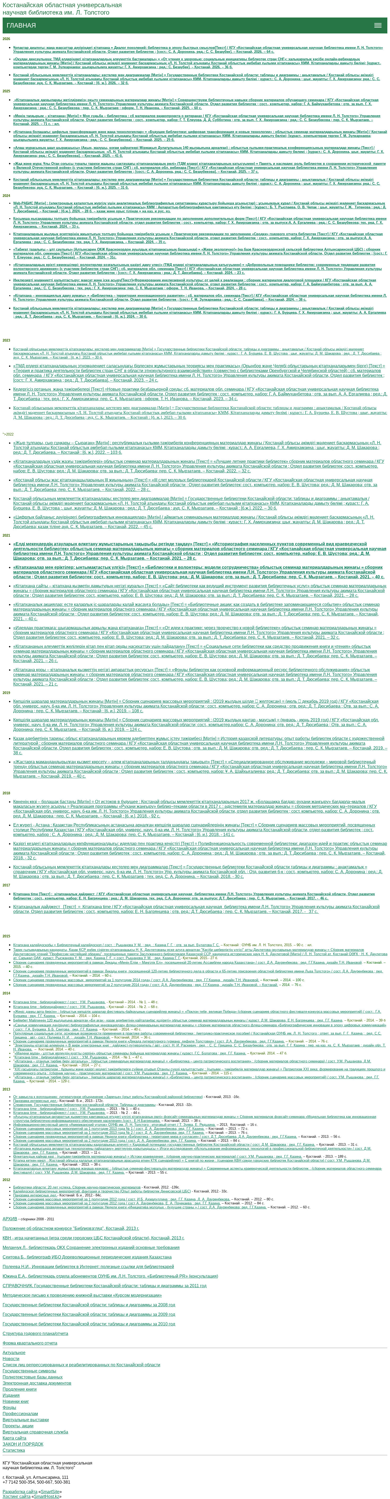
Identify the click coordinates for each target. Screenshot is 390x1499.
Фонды (9, 1407)
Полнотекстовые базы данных (33, 1377)
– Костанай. (268, 985)
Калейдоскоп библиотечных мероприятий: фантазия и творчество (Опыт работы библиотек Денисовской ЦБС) (102, 1191)
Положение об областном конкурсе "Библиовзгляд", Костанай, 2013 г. (71, 1228)
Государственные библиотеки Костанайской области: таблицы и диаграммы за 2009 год (89, 1314)
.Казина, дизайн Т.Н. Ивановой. (42, 975)
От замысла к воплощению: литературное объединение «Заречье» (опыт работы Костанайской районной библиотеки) (108, 1097)
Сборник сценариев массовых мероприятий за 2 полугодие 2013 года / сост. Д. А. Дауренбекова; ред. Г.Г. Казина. (105, 1141)
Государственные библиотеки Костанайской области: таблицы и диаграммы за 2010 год (89, 1324)
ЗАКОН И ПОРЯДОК (23, 1444)
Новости (11, 1358)
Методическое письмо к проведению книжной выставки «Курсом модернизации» (82, 1295)
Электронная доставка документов (37, 1383)
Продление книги (20, 1389)
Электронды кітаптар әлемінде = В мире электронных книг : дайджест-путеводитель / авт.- (89, 1045)
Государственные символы (29, 1371)
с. (316, 911)
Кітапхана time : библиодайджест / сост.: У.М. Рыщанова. (59, 1002)
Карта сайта (14, 1438)
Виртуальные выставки (26, 1420)
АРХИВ (10, 1219)
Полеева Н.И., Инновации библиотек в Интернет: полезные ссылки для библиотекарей (88, 1266)
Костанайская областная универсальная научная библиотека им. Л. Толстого (62, 8)
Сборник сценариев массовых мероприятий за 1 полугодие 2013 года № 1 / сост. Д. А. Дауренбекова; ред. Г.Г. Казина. (109, 1129)
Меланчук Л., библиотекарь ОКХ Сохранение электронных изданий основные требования (91, 1247)
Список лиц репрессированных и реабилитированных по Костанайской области (81, 1365)
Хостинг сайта (17, 1496)
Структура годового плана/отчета (35, 1333)
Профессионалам (20, 1413)
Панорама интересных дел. (35, 1101)
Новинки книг (16, 1401)
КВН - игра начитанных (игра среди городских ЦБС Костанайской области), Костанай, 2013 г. (93, 1238)
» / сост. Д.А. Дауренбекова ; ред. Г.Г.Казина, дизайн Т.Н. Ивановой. (203, 980)
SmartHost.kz (46, 1496)
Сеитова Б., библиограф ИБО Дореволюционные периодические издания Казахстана (87, 1257)
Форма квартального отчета (30, 1343)
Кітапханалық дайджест (196, 909)
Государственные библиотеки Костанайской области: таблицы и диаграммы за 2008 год (89, 1305)
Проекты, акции (18, 1426)
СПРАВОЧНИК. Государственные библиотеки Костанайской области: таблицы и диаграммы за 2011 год (104, 1285)
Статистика (14, 1450)
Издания (11, 1395)
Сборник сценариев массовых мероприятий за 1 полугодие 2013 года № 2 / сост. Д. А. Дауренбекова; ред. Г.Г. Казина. (109, 1133)
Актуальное (14, 1352)
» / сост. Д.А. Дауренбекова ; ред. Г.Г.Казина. (248, 1041)
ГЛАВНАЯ (21, 25)
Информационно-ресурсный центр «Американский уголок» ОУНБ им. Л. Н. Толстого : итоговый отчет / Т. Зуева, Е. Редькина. (114, 1125)
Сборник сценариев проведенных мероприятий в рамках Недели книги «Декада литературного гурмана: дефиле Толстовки (112, 1041)
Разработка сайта (20, 1491)
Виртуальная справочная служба (35, 1432)
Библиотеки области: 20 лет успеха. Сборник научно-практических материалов (77, 1187)
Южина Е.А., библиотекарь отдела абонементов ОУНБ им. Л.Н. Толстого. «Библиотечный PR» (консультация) (110, 1276)
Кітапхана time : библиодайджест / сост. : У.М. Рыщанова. (61, 1057)
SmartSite (50, 1491)
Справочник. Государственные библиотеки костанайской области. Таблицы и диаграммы (84, 1105)
